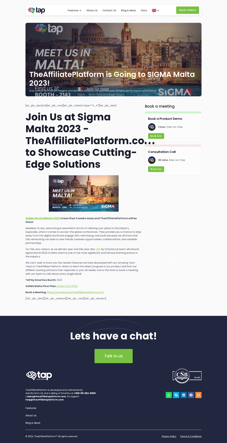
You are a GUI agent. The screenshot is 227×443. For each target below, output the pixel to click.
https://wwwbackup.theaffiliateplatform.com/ (75, 292)
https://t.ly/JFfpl (67, 286)
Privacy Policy (169, 436)
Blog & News (128, 10)
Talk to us (113, 356)
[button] (74, 10)
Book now (156, 135)
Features (30, 408)
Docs (144, 10)
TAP (98, 249)
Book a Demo (187, 10)
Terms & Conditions (191, 436)
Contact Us (109, 10)
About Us (91, 10)
